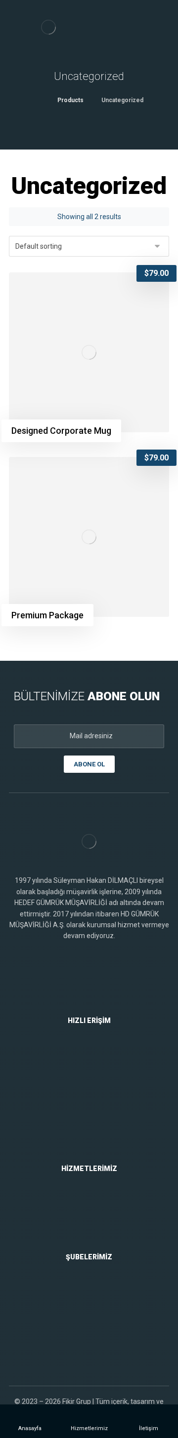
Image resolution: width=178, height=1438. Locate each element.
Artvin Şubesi (95, 1333)
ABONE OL (89, 764)
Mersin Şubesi (95, 1319)
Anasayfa (94, 1053)
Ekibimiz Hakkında (95, 1112)
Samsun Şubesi (95, 1289)
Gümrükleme (94, 1200)
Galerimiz (95, 1127)
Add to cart (56, 289)
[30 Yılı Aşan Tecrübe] (48, 27)
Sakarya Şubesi (95, 1348)
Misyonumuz (95, 1082)
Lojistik (95, 1230)
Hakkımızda (94, 1067)
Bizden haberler (95, 1141)
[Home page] (37, 100)
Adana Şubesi (95, 1304)
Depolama (95, 1215)
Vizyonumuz (95, 1097)
